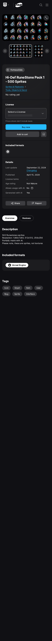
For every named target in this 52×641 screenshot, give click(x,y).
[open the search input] (41, 5)
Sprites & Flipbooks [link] (15, 86)
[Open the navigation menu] (47, 5)
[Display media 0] (20, 51)
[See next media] (47, 51)
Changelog (32, 170)
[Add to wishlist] (43, 134)
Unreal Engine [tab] (19, 265)
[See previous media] (5, 51)
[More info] (32, 188)
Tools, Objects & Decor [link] (16, 90)
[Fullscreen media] (46, 18)
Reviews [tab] (26, 218)
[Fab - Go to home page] (18, 5)
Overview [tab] (9, 218)
